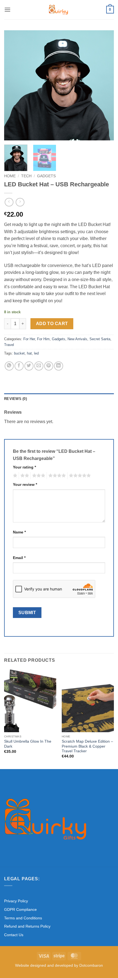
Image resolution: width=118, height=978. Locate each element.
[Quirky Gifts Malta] (58, 9)
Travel (9, 345)
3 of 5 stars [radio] (37, 475)
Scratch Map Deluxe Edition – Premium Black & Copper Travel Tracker (87, 746)
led (36, 353)
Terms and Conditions (23, 918)
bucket (19, 353)
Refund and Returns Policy (27, 926)
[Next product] (9, 202)
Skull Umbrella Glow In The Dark (27, 743)
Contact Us (13, 935)
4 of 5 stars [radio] (56, 475)
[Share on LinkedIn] (58, 366)
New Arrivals (77, 339)
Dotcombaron (91, 965)
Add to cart (52, 323)
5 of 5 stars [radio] (79, 475)
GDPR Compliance (20, 909)
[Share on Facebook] (19, 366)
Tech (26, 176)
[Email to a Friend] (38, 366)
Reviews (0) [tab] (15, 399)
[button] (7, 9)
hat (29, 353)
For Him (43, 339)
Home (10, 176)
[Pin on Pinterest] (48, 366)
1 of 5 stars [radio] (14, 475)
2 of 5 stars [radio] (24, 475)
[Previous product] (20, 202)
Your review (25, 484)
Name (19, 532)
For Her (29, 339)
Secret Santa (99, 339)
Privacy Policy (16, 901)
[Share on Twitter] (28, 366)
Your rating (24, 467)
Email (19, 557)
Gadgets (46, 176)
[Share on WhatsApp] (9, 366)
